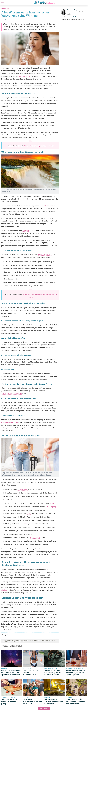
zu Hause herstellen (45, 254)
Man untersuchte (46, 206)
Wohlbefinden (5, 8)
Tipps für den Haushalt (8, 697)
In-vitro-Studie (23, 489)
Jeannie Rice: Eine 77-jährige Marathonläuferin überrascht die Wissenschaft (32, 672)
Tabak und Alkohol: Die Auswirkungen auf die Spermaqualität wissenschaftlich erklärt (76, 672)
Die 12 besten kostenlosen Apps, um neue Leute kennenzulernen (32, 701)
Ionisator (26, 230)
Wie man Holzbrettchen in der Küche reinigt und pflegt (11, 701)
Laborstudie (24, 524)
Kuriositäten (27, 668)
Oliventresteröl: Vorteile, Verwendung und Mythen (53, 701)
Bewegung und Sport (50, 668)
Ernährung (47, 697)
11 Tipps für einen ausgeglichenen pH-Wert (39, 146)
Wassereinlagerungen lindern (11, 393)
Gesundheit (69, 697)
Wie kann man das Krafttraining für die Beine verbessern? (52, 672)
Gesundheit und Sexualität (74, 668)
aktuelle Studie (35, 537)
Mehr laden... (44, 709)
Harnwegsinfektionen (9, 422)
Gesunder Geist (6, 668)
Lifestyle (26, 697)
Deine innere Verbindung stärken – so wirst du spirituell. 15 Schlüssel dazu (11, 672)
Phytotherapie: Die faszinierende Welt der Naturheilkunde (75, 701)
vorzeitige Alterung (25, 76)
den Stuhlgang (51, 507)
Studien (4, 590)
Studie (52, 503)
